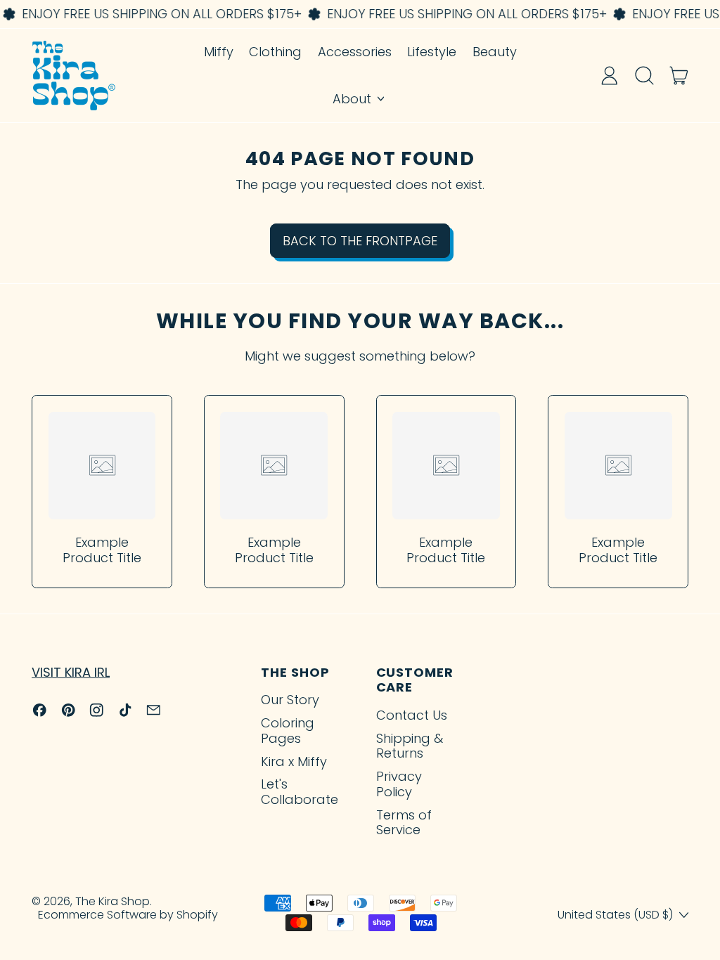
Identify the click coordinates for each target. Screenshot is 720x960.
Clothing (275, 51)
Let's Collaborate (299, 791)
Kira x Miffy (294, 761)
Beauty (494, 51)
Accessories (355, 51)
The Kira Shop (112, 901)
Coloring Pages (287, 730)
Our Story (290, 699)
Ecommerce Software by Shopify (128, 915)
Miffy (218, 51)
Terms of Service (404, 822)
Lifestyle (431, 51)
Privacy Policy (399, 783)
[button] (644, 75)
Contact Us (411, 715)
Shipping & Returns (409, 746)
